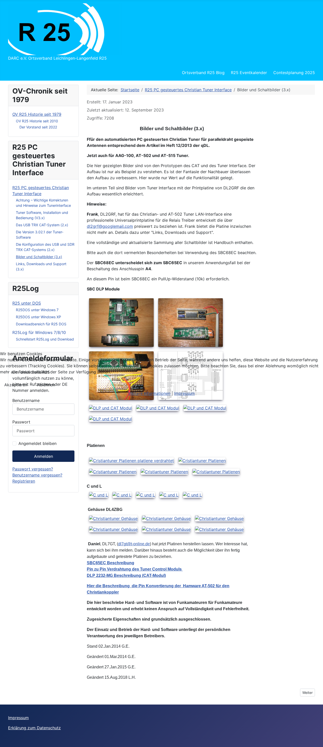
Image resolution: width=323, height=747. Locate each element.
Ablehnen (46, 384)
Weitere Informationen (149, 393)
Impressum (184, 393)
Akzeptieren (15, 384)
